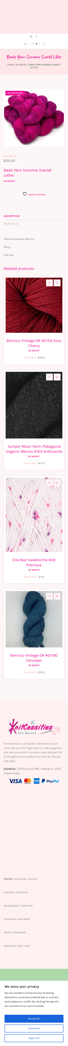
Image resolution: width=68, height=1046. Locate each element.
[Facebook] (36, 36)
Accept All (34, 1018)
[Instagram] (31, 36)
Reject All (34, 1038)
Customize (34, 1028)
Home (10, 64)
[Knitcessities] (34, 17)
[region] (34, 1013)
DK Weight (21, 64)
